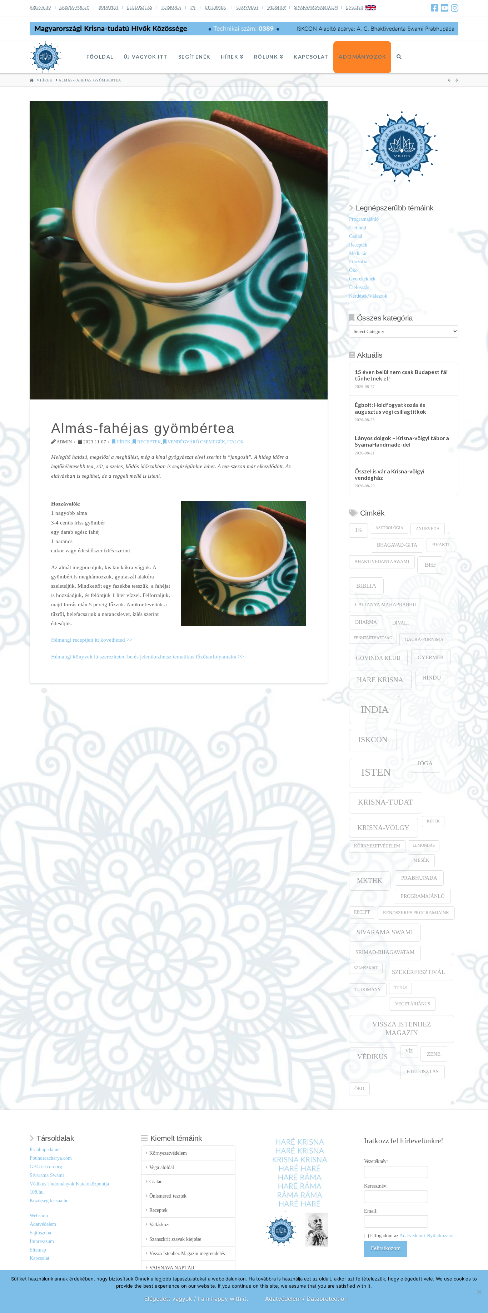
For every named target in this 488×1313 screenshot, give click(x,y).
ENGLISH (354, 7)
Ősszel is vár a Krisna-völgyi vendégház (389, 474)
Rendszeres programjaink (416, 912)
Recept (362, 912)
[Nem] (479, 1291)
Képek (433, 821)
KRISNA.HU (40, 7)
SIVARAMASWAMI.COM (316, 7)
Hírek (122, 441)
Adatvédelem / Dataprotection (306, 1298)
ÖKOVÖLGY (247, 7)
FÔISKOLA (171, 7)
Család (355, 236)
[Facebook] (434, 8)
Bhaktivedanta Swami (381, 561)
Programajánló (364, 219)
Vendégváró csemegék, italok (205, 441)
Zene (433, 1054)
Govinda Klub (378, 658)
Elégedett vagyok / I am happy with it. (196, 1298)
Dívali (400, 623)
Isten (376, 772)
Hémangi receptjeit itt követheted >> (91, 640)
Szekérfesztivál (418, 972)
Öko (353, 270)
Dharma (366, 622)
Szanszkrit (366, 968)
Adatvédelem (43, 1224)
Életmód (357, 227)
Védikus (372, 1056)
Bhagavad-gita (397, 545)
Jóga (425, 763)
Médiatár (358, 253)
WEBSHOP (276, 7)
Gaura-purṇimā (424, 639)
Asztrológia (389, 528)
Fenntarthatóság (373, 638)
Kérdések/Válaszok (368, 296)
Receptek (148, 441)
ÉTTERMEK (215, 7)
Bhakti (440, 544)
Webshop (39, 1215)
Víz (409, 1051)
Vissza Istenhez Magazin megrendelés (187, 1253)
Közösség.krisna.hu (49, 1200)
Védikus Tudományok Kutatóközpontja (69, 1184)
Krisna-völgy (383, 827)
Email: (371, 1211)
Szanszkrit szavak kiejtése (175, 1239)
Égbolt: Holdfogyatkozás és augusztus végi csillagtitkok (390, 408)
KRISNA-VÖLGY (74, 7)
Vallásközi (159, 1224)
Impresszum (42, 1241)
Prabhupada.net (45, 1149)
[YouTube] (444, 8)
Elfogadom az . (412, 1235)
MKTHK (369, 880)
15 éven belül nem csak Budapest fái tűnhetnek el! (401, 375)
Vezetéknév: (376, 1161)
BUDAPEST (109, 7)
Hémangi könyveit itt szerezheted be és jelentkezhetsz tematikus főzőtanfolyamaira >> (147, 656)
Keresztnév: (376, 1186)
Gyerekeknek (362, 279)
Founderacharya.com (51, 1158)
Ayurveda (428, 529)
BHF (430, 564)
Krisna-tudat (385, 802)
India (375, 709)
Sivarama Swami (385, 932)
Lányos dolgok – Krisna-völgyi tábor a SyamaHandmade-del (402, 441)
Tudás (400, 988)
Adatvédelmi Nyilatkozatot (426, 1235)
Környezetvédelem (377, 846)
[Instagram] (454, 8)
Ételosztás (359, 287)
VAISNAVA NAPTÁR (171, 1267)
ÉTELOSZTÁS (139, 7)
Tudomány (367, 989)
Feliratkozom (385, 1248)
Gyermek (431, 657)
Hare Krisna (380, 679)
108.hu (37, 1192)
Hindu (431, 678)
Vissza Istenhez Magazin (401, 1028)
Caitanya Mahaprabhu (385, 604)
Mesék (421, 860)
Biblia (366, 585)
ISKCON (373, 739)
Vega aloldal (161, 1167)
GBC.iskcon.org (46, 1166)
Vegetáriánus (412, 1003)
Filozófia (358, 261)
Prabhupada (419, 878)
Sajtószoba (40, 1232)
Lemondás (424, 845)
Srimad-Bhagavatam (384, 952)
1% (192, 7)
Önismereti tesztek (167, 1196)
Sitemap (38, 1250)
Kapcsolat (39, 1258)
